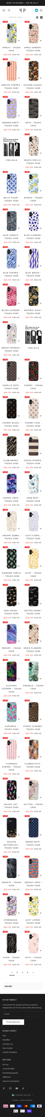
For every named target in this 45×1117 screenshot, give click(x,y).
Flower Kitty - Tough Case (33, 765)
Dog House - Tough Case (11, 612)
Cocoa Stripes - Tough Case (33, 462)
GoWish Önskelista (9, 1052)
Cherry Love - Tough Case (33, 424)
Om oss (5, 1065)
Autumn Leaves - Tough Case (33, 86)
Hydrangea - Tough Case (11, 921)
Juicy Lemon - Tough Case (33, 921)
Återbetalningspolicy (10, 1073)
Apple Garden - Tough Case (33, 49)
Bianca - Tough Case (33, 199)
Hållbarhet (6, 1077)
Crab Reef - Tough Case (33, 499)
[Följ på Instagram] (10, 1088)
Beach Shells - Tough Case (33, 161)
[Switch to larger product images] (37, 17)
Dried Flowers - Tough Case (33, 649)
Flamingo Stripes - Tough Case (11, 767)
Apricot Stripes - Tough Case (11, 86)
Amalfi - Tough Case (11, 49)
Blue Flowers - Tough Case (33, 236)
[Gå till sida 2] (33, 972)
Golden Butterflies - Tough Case (12, 845)
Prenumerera (13, 1022)
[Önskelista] (36, 10)
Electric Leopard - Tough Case (12, 689)
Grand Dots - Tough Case (33, 843)
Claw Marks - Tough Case (12, 462)
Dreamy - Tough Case (11, 649)
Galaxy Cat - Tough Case (11, 805)
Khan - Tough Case (11, 959)
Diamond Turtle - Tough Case (11, 574)
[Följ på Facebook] (3, 1088)
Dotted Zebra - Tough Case (33, 612)
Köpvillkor (6, 1040)
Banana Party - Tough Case (11, 124)
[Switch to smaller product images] (41, 17)
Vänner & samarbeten (10, 1081)
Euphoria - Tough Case (11, 727)
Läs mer (8, 986)
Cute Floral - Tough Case (33, 537)
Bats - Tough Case (33, 124)
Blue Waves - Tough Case (33, 274)
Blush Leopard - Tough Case (11, 311)
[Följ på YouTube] (17, 1088)
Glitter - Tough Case (33, 805)
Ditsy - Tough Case (33, 574)
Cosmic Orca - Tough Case (11, 499)
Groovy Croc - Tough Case (33, 884)
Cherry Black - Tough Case (11, 424)
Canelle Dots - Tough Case (11, 386)
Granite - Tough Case (11, 884)
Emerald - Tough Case (33, 687)
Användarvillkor (8, 1069)
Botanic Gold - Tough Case (33, 311)
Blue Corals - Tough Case (11, 236)
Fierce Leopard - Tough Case (33, 727)
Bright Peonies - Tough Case (12, 349)
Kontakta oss (7, 1044)
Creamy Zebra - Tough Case (11, 537)
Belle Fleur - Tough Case (12, 199)
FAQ (4, 1036)
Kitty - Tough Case (33, 959)
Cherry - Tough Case (33, 386)
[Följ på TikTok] (23, 1088)
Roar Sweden (7, 1048)
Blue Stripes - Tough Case (11, 274)
